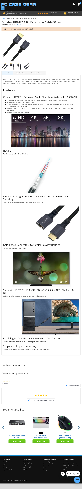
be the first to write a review (42, 400)
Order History (27, 466)
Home (3, 18)
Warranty (66, 470)
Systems (6, 464)
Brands (6, 466)
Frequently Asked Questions (71, 464)
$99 (17, 433)
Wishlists (26, 470)
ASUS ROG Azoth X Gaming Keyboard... (41, 437)
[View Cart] (78, 4)
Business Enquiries (49, 464)
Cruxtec (19, 25)
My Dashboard (28, 464)
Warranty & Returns (37, 73)
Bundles (6, 468)
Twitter (45, 468)
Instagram (46, 470)
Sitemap (66, 476)
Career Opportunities (49, 462)
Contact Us (67, 462)
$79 (65, 433)
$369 (41, 433)
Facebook (46, 466)
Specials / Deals (8, 470)
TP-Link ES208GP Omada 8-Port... (17, 437)
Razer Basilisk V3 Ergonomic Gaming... (65, 437)
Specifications (20, 73)
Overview (7, 73)
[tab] (72, 385)
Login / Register (28, 462)
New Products (7, 462)
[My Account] (74, 3)
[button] (3, 427)
